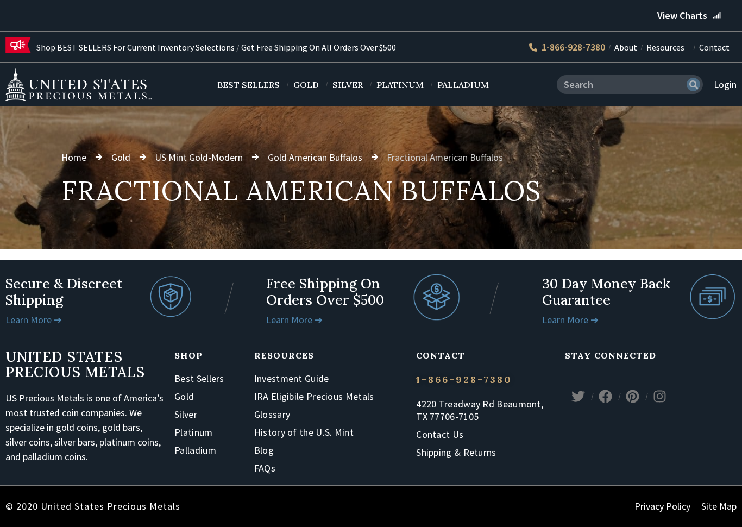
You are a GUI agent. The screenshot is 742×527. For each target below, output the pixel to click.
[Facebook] (605, 396)
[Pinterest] (632, 396)
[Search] (693, 84)
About (625, 47)
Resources (665, 47)
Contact (714, 47)
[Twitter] (578, 396)
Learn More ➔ (33, 319)
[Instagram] (660, 396)
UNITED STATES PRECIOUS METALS (75, 364)
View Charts (682, 15)
